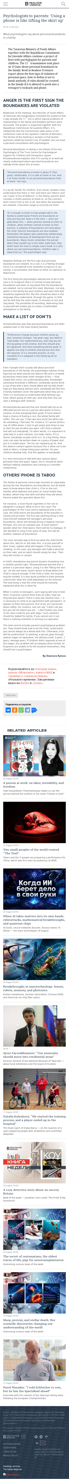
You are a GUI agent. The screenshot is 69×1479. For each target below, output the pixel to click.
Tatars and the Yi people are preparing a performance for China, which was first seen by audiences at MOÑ (34, 855)
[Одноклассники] (14, 710)
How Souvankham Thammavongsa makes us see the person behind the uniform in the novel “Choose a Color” (33, 788)
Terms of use (10, 1452)
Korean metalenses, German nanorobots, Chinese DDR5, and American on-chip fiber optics (33, 992)
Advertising (9, 1448)
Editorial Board (12, 1444)
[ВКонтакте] (8, 710)
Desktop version (11, 1466)
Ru (37, 1443)
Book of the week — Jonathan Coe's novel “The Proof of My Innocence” (34, 1195)
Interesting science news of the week (33, 1260)
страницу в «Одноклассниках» (28, 676)
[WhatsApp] (21, 710)
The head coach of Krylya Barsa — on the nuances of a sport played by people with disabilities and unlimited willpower (34, 1125)
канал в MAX (44, 672)
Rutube (24, 683)
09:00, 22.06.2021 (11, 27)
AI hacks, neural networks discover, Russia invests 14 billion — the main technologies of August (34, 923)
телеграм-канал (45, 669)
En (42, 1443)
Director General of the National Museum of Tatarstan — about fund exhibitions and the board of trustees (33, 1058)
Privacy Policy (10, 1455)
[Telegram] (27, 710)
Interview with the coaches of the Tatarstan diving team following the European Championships (33, 1393)
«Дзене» (37, 683)
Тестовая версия (12, 1469)
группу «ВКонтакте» (21, 672)
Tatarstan (11, 695)
